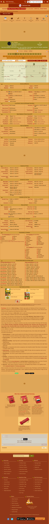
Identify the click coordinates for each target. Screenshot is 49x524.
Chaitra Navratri (30, 47)
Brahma (11, 95)
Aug (28, 53)
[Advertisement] (24, 32)
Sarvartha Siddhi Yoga (22, 48)
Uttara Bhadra (37, 91)
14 (37, 56)
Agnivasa (6, 208)
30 (38, 57)
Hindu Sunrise (14, 501)
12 (32, 56)
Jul (25, 53)
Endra (11, 97)
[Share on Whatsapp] (16, 373)
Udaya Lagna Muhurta (29, 262)
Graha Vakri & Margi (23, 471)
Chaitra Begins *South (15, 47)
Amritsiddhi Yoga (22, 482)
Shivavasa (6, 213)
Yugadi (34, 47)
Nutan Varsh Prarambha (5, 47)
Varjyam (6, 187)
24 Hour (25, 51)
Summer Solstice (7, 469)
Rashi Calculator (15, 503)
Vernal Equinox (7, 467)
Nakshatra (30, 91)
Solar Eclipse (6, 462)
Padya (11, 91)
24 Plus (30, 51)
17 (44, 56)
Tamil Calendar (38, 484)
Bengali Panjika (15, 509)
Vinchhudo (21, 324)
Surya (45, 358)
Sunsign (6, 129)
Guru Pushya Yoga (5, 325)
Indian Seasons (15, 498)
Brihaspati (7, 359)
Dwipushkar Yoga (27, 324)
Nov (36, 53)
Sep (31, 53)
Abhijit (6, 169)
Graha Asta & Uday (23, 469)
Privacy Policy (32, 508)
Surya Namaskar (15, 361)
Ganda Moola (45, 47)
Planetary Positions (23, 467)
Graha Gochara (22, 473)
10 (27, 56)
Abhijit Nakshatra (7, 490)
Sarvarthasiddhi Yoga (23, 479)
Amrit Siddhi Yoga (23, 325)
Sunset (31, 85)
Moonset (30, 87)
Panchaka (40, 47)
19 (10, 57)
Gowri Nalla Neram (38, 482)
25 (25, 57)
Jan (10, 53)
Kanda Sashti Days (38, 490)
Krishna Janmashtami (20, 365)
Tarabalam (31, 234)
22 (18, 57)
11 (29, 56)
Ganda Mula (15, 324)
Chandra (42, 358)
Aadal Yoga (29, 48)
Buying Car (37, 467)
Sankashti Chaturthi (10, 365)
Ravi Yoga (29, 325)
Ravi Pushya (21, 488)
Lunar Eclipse (7, 465)
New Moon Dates (22, 465)
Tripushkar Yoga (35, 324)
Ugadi (20, 47)
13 (34, 56)
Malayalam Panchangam (17, 507)
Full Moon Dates (22, 462)
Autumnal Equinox (7, 471)
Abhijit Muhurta (6, 350)
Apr (18, 53)
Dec (38, 53)
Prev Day (30, 60)
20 (13, 57)
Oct (33, 53)
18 (7, 57)
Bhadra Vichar (7, 484)
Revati (35, 93)
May (21, 53)
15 (39, 56)
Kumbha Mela (14, 511)
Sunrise (6, 85)
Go (31, 455)
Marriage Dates (38, 462)
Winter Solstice (7, 473)
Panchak (6, 479)
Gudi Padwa (24, 47)
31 (41, 57)
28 (33, 57)
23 (20, 57)
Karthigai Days (38, 486)
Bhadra (6, 324)
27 (30, 57)
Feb (13, 53)
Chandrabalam (7, 234)
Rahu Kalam (5, 181)
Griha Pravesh (37, 465)
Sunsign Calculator (15, 505)
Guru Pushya (22, 490)
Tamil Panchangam (38, 479)
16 (42, 56)
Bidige (11, 93)
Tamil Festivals (38, 488)
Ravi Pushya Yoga (43, 324)
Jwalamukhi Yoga (35, 325)
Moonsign (6, 127)
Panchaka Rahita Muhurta (6, 262)
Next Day (44, 60)
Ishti (37, 47)
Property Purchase (38, 469)
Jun (23, 53)
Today (37, 60)
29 (35, 57)
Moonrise (6, 87)
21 (15, 57)
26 (28, 57)
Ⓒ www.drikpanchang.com (32, 507)
